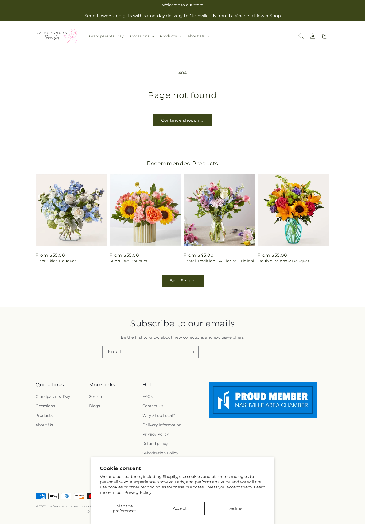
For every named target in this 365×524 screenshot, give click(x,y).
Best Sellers (183, 280)
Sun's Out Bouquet (129, 261)
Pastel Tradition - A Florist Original (219, 261)
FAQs (147, 396)
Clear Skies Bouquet (56, 261)
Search (95, 396)
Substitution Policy (160, 453)
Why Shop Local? (158, 415)
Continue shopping (182, 120)
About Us (44, 424)
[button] (142, 36)
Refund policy (155, 443)
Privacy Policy (138, 492)
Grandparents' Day (53, 396)
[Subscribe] (192, 352)
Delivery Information (161, 424)
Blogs (94, 406)
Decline (234, 508)
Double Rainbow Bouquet (283, 261)
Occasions (45, 406)
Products (44, 415)
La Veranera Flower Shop (69, 506)
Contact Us (152, 406)
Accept (180, 508)
